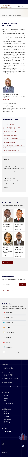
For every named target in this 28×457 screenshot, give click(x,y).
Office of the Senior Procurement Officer (13, 145)
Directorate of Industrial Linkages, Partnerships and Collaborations (14, 172)
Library (5, 400)
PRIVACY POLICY (5, 450)
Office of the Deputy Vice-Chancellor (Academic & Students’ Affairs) (14, 169)
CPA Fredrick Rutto (19, 224)
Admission (6, 395)
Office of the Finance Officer (10, 135)
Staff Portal (8, 342)
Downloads (6, 398)
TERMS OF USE (12, 450)
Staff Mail (6, 415)
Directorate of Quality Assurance (11, 138)
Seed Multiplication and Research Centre (13, 176)
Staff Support (8, 337)
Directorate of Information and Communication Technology (14, 181)
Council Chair (7, 164)
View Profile (6, 99)
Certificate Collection (10, 332)
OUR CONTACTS (5, 452)
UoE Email (8, 327)
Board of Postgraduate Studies (11, 178)
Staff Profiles (6, 416)
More (5, 187)
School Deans (8, 163)
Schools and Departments (9, 422)
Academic (6, 397)
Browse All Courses (7, 290)
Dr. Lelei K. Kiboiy (7, 224)
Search (22, 284)
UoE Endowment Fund (8, 403)
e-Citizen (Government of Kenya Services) (14, 352)
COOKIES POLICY (18, 450)
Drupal (8, 448)
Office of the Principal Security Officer (12, 150)
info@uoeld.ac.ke (7, 386)
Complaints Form (9, 322)
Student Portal (9, 312)
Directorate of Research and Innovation (13, 175)
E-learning (6, 411)
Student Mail (6, 413)
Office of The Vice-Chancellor (15, 15)
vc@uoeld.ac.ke (15, 386)
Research (5, 401)
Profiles (6, 262)
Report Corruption (7, 419)
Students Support (9, 317)
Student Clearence (9, 347)
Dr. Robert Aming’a (19, 247)
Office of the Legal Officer (10, 183)
